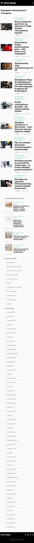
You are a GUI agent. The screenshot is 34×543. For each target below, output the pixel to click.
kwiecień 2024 (11, 419)
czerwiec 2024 (11, 411)
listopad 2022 (11, 473)
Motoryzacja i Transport (14, 287)
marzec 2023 (11, 461)
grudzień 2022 (11, 469)
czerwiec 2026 (11, 320)
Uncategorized (11, 299)
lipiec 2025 (10, 366)
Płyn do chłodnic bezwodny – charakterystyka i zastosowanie (23, 146)
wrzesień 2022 (11, 481)
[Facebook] (25, 535)
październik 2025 (12, 353)
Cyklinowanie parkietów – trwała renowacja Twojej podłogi (21, 250)
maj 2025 (10, 374)
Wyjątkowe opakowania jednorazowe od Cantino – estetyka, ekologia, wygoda (21, 208)
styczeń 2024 (11, 432)
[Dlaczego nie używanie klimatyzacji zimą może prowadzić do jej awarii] (6, 183)
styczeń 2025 (11, 390)
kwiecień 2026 (11, 329)
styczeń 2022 (11, 514)
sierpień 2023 (11, 444)
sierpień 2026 (11, 312)
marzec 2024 (11, 424)
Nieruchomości (11, 291)
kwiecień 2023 (11, 457)
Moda (8, 283)
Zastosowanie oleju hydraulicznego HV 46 (24, 66)
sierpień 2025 (11, 362)
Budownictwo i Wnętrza (14, 271)
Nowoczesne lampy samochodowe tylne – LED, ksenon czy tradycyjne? (22, 48)
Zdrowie (9, 304)
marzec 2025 (11, 382)
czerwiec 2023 (11, 448)
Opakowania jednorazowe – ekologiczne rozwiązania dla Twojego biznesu (18, 223)
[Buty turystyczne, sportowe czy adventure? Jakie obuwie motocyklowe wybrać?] (6, 26)
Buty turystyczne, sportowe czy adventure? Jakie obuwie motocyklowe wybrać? (23, 27)
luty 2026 (10, 337)
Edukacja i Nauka (12, 275)
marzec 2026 (11, 333)
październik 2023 (12, 440)
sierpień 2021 (11, 527)
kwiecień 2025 (11, 378)
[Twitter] (27, 535)
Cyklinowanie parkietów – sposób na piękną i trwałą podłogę (21, 238)
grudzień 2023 (11, 436)
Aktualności (19, 96)
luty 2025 (10, 386)
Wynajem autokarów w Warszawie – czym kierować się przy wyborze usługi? (23, 127)
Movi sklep (10, 3)
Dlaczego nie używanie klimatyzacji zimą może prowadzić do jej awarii (23, 183)
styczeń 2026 (11, 341)
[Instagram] (32, 535)
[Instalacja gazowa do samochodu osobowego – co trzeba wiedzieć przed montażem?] (6, 163)
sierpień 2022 (11, 486)
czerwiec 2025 (11, 370)
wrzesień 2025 (11, 357)
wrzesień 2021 (11, 523)
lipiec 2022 (10, 490)
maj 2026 (10, 324)
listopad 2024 (11, 399)
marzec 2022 (11, 506)
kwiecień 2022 (11, 502)
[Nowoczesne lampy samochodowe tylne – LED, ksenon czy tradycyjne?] (6, 47)
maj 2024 (10, 415)
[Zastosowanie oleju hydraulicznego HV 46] (6, 66)
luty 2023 (10, 465)
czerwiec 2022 (11, 494)
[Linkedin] (30, 535)
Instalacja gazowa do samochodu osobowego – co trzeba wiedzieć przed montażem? (23, 165)
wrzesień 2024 (11, 403)
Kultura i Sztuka (12, 279)
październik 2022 (12, 477)
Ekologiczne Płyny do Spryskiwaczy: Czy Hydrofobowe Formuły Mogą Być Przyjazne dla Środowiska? (24, 85)
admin (18, 35)
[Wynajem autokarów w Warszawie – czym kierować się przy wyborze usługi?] (6, 125)
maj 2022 (10, 498)
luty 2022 (10, 510)
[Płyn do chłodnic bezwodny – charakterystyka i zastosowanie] (6, 144)
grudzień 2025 (11, 345)
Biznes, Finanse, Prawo (14, 266)
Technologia (11, 295)
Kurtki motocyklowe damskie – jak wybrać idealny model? (22, 106)
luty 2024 (10, 428)
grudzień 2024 (11, 395)
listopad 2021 (11, 519)
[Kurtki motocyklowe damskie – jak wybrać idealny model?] (6, 105)
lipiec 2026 (10, 316)
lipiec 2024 (10, 407)
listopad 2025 (11, 349)
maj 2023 (10, 452)
